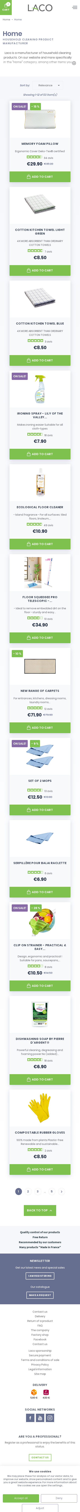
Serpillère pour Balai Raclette (39, 863)
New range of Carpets (40, 691)
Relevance (50, 85)
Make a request (40, 1295)
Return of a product (40, 1321)
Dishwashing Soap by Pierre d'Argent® (40, 1041)
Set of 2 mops (40, 781)
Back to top (40, 1210)
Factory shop (40, 1335)
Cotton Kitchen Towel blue (40, 323)
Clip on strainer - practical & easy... (40, 947)
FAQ (40, 1325)
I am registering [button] (40, 1275)
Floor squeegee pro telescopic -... (40, 599)
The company (40, 1330)
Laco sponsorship (40, 1351)
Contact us (40, 1312)
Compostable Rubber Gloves (40, 1132)
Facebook (40, 1339)
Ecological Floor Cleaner (40, 507)
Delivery (40, 1316)
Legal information (40, 1369)
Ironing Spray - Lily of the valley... (40, 415)
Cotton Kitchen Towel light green (40, 232)
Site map (40, 1374)
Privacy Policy (40, 1364)
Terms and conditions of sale (40, 1360)
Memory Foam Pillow (40, 144)
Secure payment (40, 1355)
